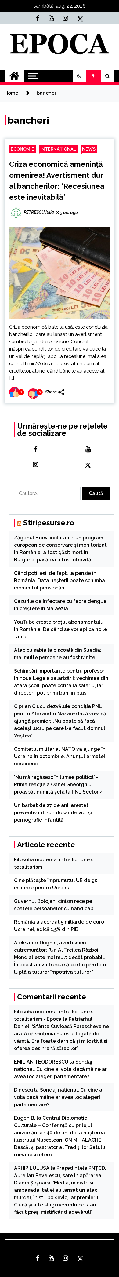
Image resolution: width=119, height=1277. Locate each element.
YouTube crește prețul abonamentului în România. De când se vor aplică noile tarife (60, 629)
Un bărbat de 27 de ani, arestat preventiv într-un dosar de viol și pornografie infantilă (53, 812)
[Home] (14, 76)
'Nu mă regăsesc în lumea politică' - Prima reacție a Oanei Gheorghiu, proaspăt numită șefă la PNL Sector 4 (58, 784)
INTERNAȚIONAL (58, 148)
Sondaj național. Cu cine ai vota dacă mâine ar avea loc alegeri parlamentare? (60, 1069)
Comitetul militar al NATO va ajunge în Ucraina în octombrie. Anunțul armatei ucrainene (60, 756)
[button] (79, 76)
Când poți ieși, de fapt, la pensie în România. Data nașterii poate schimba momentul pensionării (59, 580)
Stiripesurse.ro (48, 522)
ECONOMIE (22, 148)
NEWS (89, 148)
